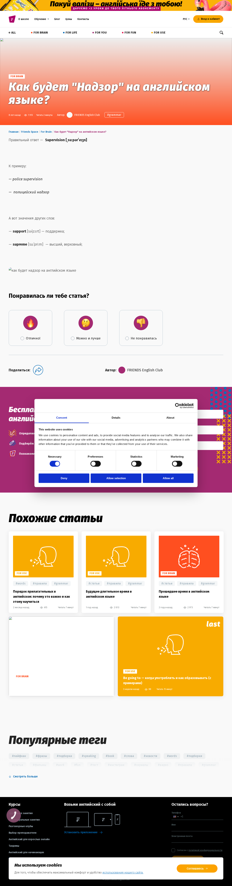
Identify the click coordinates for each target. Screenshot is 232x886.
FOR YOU (101, 32)
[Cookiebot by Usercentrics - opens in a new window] (178, 405)
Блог (57, 19)
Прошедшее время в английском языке (184, 594)
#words (21, 583)
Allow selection (116, 478)
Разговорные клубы (21, 826)
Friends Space (29, 131)
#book (110, 756)
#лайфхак (19, 756)
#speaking (89, 756)
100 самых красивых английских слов (43, 683)
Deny (64, 478)
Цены (68, 19)
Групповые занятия (21, 813)
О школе (23, 19)
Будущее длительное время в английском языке (109, 594)
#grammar (114, 115)
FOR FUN (130, 32)
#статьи (94, 583)
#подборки (194, 756)
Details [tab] (116, 417)
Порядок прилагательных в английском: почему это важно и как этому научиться (41, 597)
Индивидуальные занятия (24, 819)
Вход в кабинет (210, 18)
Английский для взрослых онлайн (29, 839)
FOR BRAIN (41, 32)
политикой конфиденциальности (205, 850)
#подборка (64, 756)
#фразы (41, 756)
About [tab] (170, 417)
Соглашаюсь (195, 868)
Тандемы (14, 845)
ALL (13, 32)
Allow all (168, 478)
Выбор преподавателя (22, 832)
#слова (129, 756)
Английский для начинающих (26, 852)
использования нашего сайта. (122, 872)
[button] (176, 816)
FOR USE (159, 32)
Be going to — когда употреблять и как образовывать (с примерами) (167, 680)
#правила (40, 583)
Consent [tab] (61, 417)
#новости (150, 756)
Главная (13, 131)
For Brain (46, 131)
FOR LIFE (71, 32)
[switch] (95, 464)
